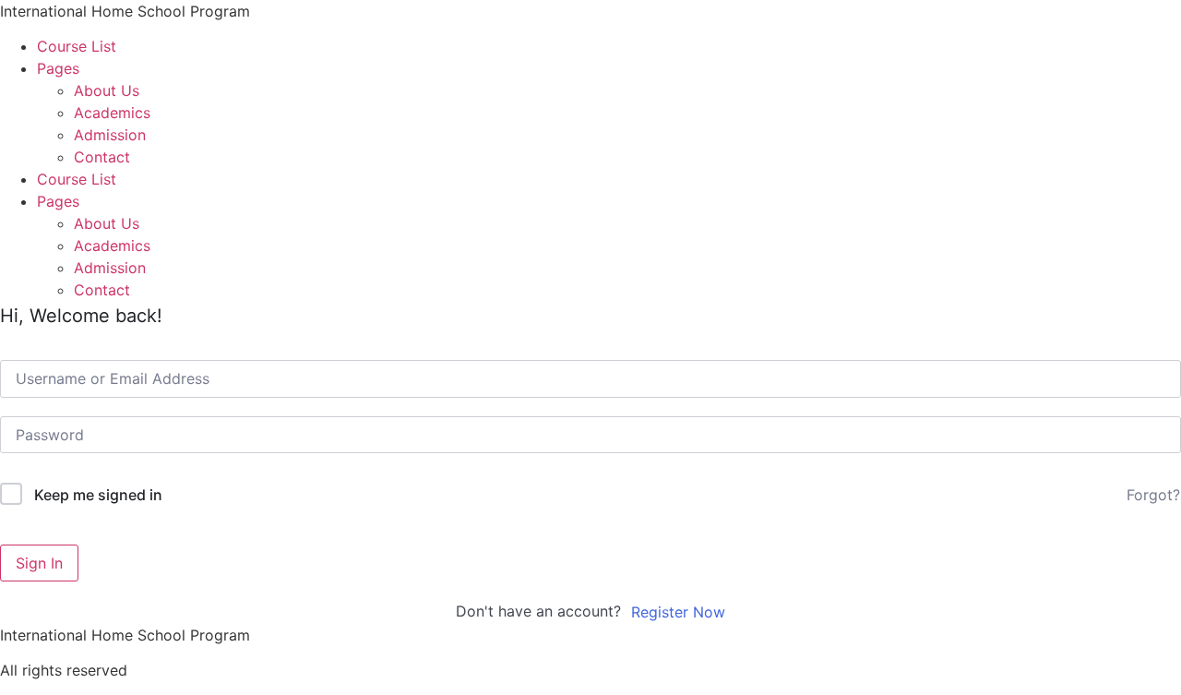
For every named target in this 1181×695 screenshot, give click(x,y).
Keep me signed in (98, 494)
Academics (112, 112)
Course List (76, 46)
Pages (58, 68)
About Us (106, 90)
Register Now (678, 612)
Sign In (39, 563)
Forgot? (1153, 494)
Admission (110, 135)
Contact (102, 157)
